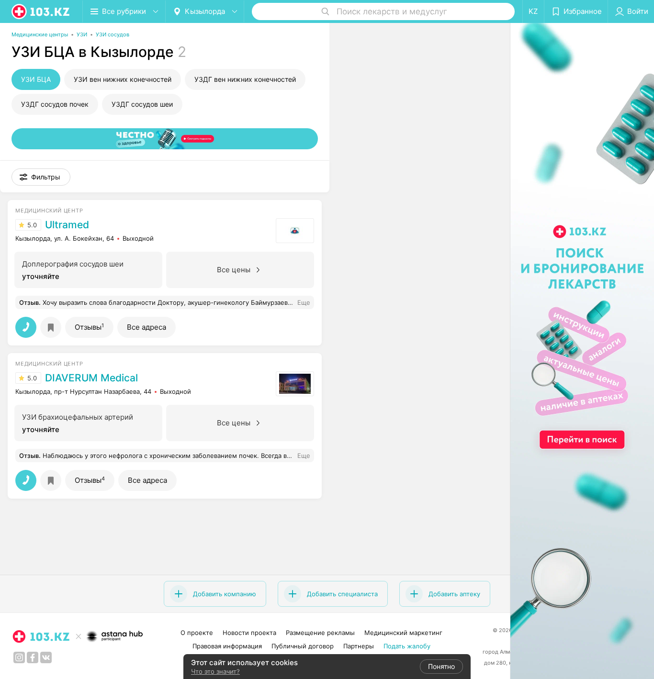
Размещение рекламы (320, 632)
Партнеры (358, 646)
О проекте (196, 632)
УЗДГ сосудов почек (55, 104)
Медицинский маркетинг (403, 632)
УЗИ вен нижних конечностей (122, 79)
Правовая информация (227, 646)
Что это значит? (215, 671)
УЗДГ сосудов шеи (142, 104)
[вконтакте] (46, 657)
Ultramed (67, 225)
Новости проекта (249, 632)
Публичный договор (302, 646)
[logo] (41, 11)
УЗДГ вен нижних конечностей (245, 79)
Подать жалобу (406, 646)
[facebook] (32, 657)
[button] (40, 177)
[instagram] (19, 657)
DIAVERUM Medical (91, 378)
